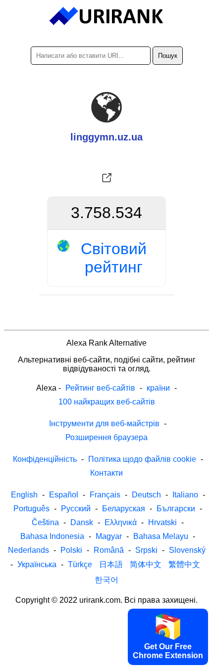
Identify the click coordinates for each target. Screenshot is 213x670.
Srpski (146, 550)
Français (105, 495)
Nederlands (28, 550)
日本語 (111, 564)
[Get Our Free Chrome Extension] (106, 661)
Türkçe (80, 564)
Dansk (81, 522)
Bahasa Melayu (160, 536)
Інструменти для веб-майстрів (104, 423)
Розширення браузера (106, 437)
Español (63, 495)
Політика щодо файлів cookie (142, 459)
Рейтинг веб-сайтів (100, 388)
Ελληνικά (121, 522)
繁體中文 (184, 564)
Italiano (185, 495)
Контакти (106, 473)
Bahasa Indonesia (52, 536)
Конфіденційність (45, 459)
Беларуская (123, 508)
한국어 (106, 580)
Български (176, 508)
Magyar (109, 536)
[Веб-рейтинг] (107, 16)
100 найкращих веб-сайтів (106, 402)
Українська (36, 564)
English (24, 495)
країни (158, 388)
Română (109, 550)
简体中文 (145, 564)
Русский (76, 508)
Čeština (45, 522)
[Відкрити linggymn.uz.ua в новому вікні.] (106, 178)
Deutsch (146, 495)
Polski (71, 550)
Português (31, 508)
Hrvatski (162, 522)
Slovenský (187, 550)
